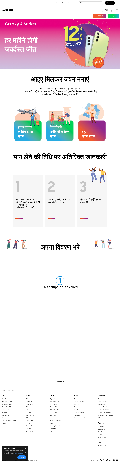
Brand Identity (102, 432)
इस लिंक (18, 207)
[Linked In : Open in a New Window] (114, 460)
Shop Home (5, 399)
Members (76, 404)
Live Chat (52, 428)
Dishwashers (29, 420)
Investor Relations (103, 437)
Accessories (29, 434)
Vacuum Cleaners (30, 426)
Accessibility (101, 404)
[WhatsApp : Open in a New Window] (117, 460)
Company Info (101, 426)
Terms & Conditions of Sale (31, 460)
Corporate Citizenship (104, 409)
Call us (52, 431)
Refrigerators (29, 418)
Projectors (28, 412)
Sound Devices (30, 415)
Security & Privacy (102, 401)
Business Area (101, 429)
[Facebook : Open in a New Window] (101, 460)
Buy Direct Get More (7, 401)
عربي (114, 15)
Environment (101, 399)
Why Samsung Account (80, 399)
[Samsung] (7, 9)
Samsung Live (5, 418)
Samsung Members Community (82, 418)
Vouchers (76, 415)
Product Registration (79, 412)
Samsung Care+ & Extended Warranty (60, 426)
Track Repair (53, 418)
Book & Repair (53, 415)
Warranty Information (56, 409)
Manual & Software (55, 401)
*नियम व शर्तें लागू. (60, 381)
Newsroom (101, 440)
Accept (22, 457)
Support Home (54, 399)
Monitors (28, 428)
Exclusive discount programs (9, 420)
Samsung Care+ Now (55, 420)
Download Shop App (7, 404)
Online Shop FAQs (6, 407)
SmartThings (5, 415)
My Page (76, 409)
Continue (109, 3)
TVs (27, 409)
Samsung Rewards (79, 401)
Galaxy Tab (29, 401)
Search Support (54, 404)
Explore (4, 423)
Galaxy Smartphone (31, 399)
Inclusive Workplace (103, 407)
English (100, 15)
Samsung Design (102, 445)
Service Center (54, 412)
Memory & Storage (30, 431)
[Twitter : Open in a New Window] (104, 460)
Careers (100, 434)
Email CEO (53, 434)
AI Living (4, 412)
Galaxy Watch (29, 404)
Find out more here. (18, 453)
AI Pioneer (100, 418)
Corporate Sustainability (104, 412)
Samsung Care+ (6, 409)
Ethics (99, 442)
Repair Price (53, 423)
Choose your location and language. (65, 3)
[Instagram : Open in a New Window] (107, 460)
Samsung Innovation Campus (105, 415)
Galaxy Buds (29, 407)
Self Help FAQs (54, 407)
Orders (76, 407)
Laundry (28, 423)
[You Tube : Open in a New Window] (110, 460)
